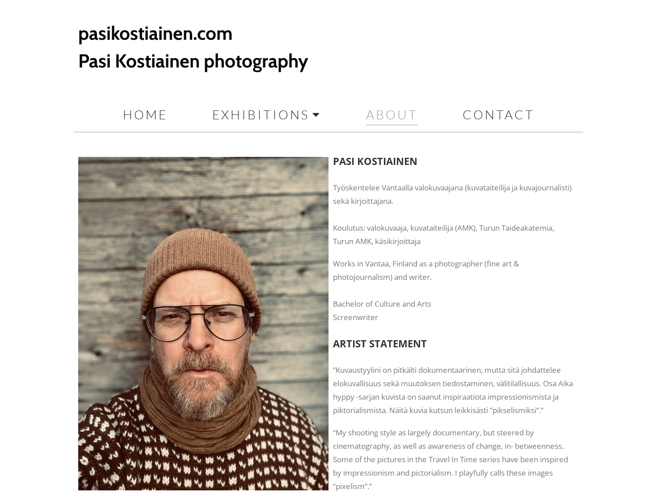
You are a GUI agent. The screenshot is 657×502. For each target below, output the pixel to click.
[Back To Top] (635, 480)
